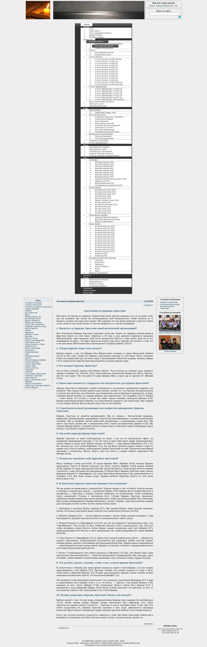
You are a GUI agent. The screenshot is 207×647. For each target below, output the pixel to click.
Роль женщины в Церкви (35, 360)
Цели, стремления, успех (35, 380)
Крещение (29, 332)
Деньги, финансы (32, 321)
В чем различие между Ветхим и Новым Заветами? (170, 306)
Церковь (28, 382)
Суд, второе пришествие (35, 374)
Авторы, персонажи (33, 305)
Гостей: (164, 633)
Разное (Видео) (31, 387)
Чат (176, 6)
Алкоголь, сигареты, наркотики (38, 307)
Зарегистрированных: (170, 631)
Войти (152, 6)
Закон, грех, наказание (34, 325)
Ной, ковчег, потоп (32, 342)
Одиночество (30, 346)
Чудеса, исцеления (33, 384)
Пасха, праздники (32, 348)
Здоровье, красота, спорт (35, 327)
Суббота (28, 372)
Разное (28, 358)
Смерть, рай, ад (31, 368)
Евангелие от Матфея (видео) (37, 386)
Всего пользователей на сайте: (169, 629)
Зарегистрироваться (164, 6)
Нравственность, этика (34, 344)
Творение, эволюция (33, 376)
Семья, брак (30, 366)
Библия (28, 311)
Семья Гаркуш (170, 351)
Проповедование (32, 356)
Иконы (28, 330)
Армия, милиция (32, 309)
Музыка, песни (31, 338)
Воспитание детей (33, 319)
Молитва (29, 336)
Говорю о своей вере (169, 302)
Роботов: (173, 633)
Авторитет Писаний (33, 303)
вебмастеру (135, 643)
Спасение (29, 370)
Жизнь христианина (33, 323)
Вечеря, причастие (33, 317)
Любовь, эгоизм (31, 334)
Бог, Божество (31, 313)
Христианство (31, 378)
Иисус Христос (31, 328)
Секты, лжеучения (33, 364)
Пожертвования (31, 352)
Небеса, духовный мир (34, 340)
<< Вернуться (62, 628)
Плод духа (29, 350)
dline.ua (119, 645)
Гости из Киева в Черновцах (170, 333)
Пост (27, 354)
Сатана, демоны (32, 362)
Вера (27, 315)
